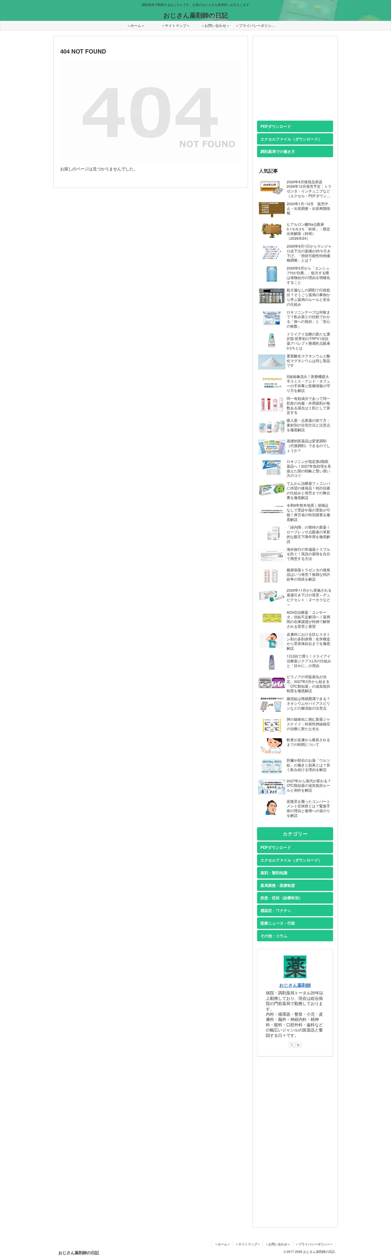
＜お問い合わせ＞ (278, 1244)
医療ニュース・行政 (277, 923)
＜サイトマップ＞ (247, 1244)
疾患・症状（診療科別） (281, 897)
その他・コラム (273, 935)
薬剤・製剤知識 (273, 872)
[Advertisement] (291, 83)
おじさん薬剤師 (295, 985)
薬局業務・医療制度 (277, 885)
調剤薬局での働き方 (277, 151)
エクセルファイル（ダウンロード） (291, 139)
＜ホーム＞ (222, 1244)
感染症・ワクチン (275, 910)
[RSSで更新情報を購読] (298, 1045)
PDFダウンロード (275, 126)
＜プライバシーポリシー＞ (314, 1244)
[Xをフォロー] (292, 1045)
